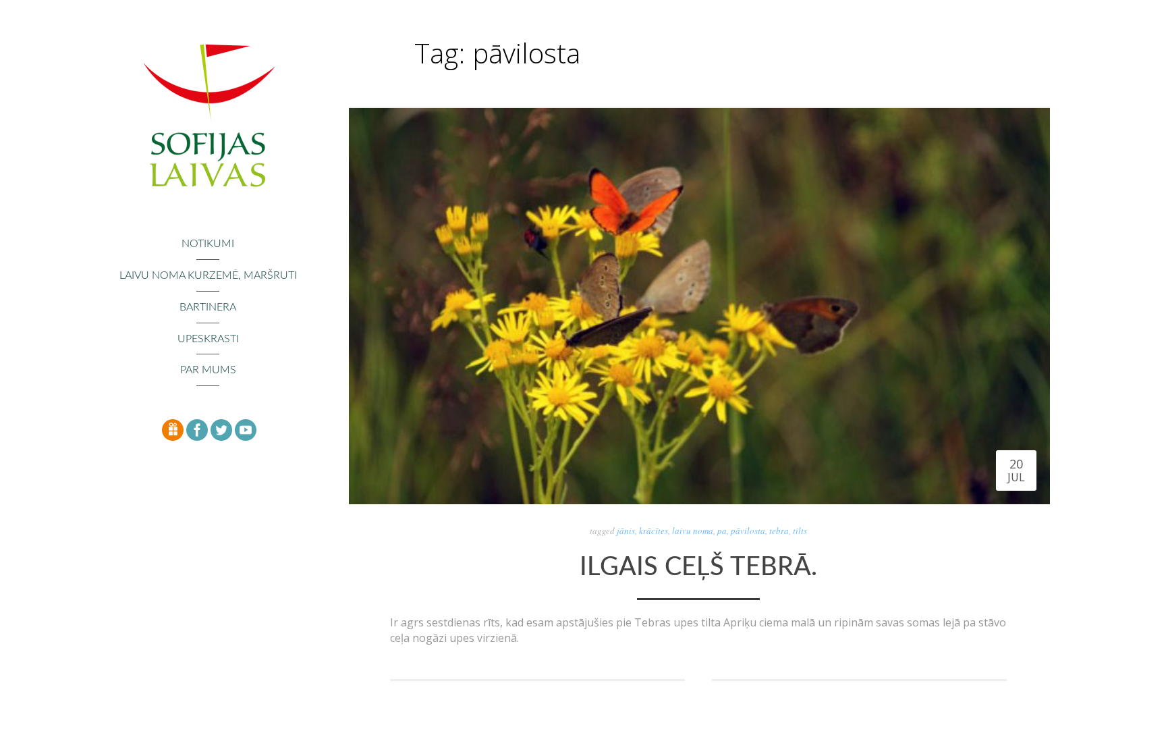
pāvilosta (748, 530)
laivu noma (692, 530)
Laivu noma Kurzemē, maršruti (208, 275)
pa (722, 530)
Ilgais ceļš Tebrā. (698, 567)
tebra (779, 530)
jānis (626, 530)
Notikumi (208, 243)
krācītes (653, 530)
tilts (800, 530)
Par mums (208, 370)
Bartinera (207, 307)
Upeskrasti (208, 338)
